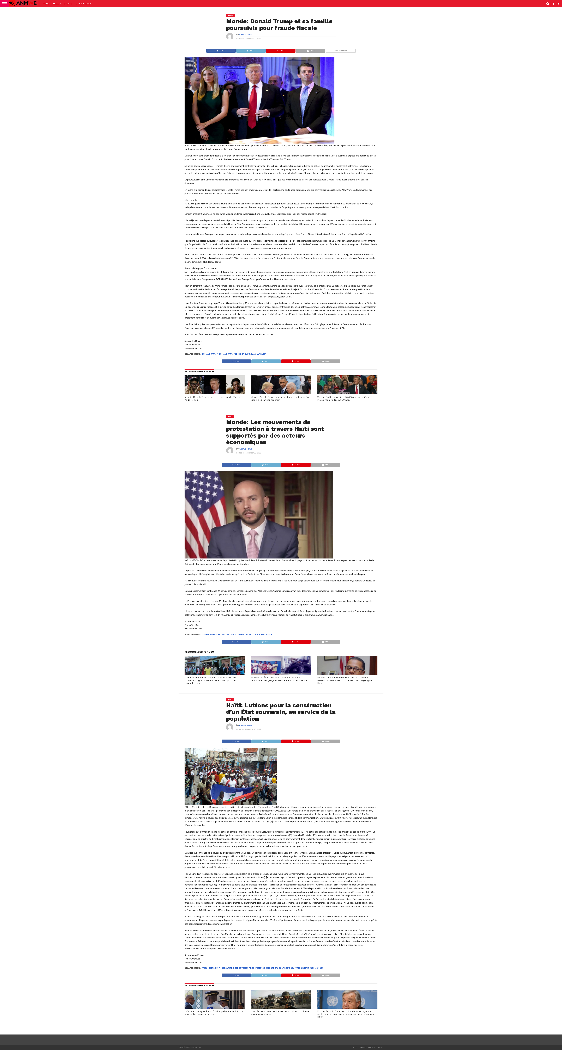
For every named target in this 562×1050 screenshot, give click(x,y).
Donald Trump (210, 354)
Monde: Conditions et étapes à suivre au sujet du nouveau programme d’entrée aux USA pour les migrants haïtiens (210, 680)
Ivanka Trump (258, 354)
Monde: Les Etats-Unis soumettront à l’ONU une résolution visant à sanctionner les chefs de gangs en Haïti (345, 680)
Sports (68, 3)
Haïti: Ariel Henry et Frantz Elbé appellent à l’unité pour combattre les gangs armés (214, 1012)
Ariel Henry (208, 968)
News (56, 3)
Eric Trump (244, 354)
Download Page (367, 1048)
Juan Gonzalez (245, 634)
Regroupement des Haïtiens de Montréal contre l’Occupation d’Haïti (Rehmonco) (278, 968)
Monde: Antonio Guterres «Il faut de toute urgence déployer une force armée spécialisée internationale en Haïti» (346, 1014)
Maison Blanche (263, 634)
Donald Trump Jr (228, 354)
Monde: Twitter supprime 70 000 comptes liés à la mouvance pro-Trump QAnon (344, 398)
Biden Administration (213, 634)
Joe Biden (231, 634)
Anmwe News (245, 34)
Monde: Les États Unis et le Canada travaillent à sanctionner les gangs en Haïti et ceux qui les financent (280, 679)
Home (46, 3)
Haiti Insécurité (223, 968)
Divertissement (84, 3)
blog (355, 1048)
